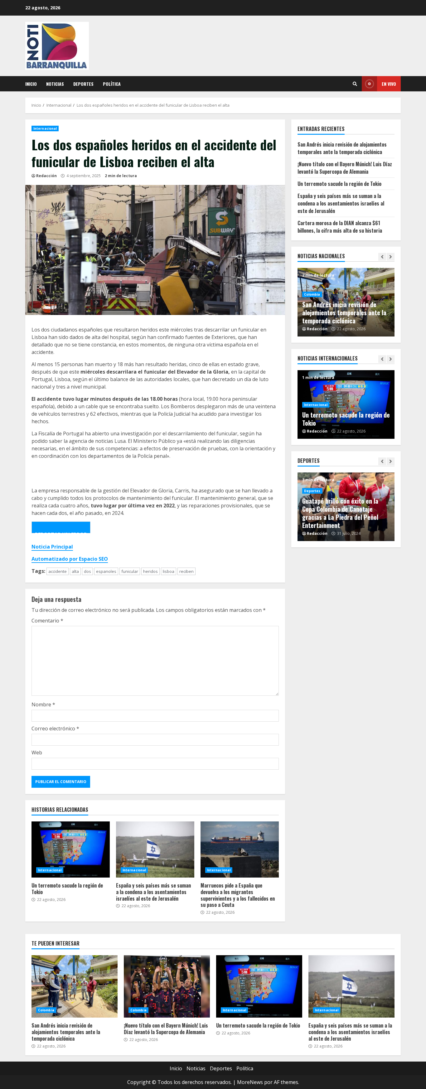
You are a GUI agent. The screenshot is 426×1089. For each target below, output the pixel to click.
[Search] (355, 84)
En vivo (389, 83)
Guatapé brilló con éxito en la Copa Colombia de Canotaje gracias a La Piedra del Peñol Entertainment (340, 513)
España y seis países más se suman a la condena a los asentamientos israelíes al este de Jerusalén (155, 849)
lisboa (168, 571)
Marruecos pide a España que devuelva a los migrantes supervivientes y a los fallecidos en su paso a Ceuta (240, 849)
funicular (129, 571)
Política (112, 83)
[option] (346, 302)
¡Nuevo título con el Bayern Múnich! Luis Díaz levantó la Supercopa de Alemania (345, 167)
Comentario (47, 620)
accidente (57, 571)
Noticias (55, 83)
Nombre (43, 704)
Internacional (45, 128)
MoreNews (250, 1082)
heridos (150, 571)
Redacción (46, 175)
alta (75, 571)
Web (36, 752)
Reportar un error (61, 532)
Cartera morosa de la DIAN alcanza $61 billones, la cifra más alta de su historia (340, 226)
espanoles (106, 571)
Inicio (31, 83)
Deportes (83, 83)
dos (87, 571)
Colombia (312, 294)
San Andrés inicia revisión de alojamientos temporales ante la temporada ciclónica (342, 148)
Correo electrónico (55, 728)
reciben (186, 571)
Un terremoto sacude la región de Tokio (70, 849)
